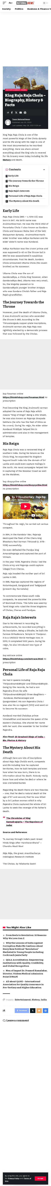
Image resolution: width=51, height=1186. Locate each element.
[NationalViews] (25, 3)
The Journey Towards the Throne (26, 181)
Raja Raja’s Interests (19, 191)
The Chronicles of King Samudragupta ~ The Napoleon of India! (24, 822)
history (7, 160)
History (36, 1000)
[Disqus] (25, 1061)
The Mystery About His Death (24, 201)
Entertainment (23, 1000)
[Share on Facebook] (12, 112)
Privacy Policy (13, 1178)
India (44, 1000)
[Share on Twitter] (16, 112)
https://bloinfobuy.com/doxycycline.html (25, 485)
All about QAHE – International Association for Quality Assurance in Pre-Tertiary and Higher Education (23, 984)
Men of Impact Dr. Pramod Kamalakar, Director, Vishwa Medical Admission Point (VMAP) (25, 973)
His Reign (13, 186)
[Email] (21, 112)
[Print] (25, 112)
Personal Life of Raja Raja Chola (25, 196)
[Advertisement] (25, 38)
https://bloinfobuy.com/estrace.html (23, 659)
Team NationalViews (21, 119)
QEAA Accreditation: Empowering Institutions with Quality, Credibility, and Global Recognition (23, 963)
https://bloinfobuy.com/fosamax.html (23, 397)
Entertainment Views (16, 90)
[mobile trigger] (5, 3)
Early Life (13, 176)
